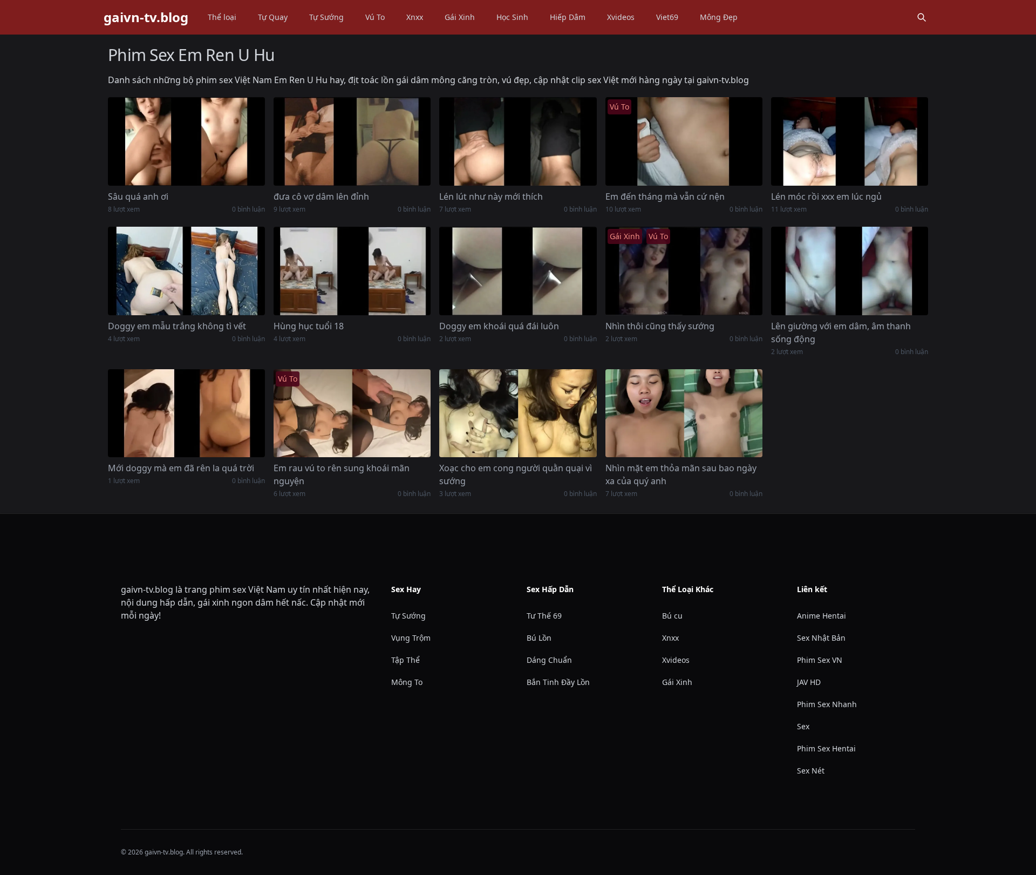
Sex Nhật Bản (821, 638)
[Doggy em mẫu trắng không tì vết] (186, 271)
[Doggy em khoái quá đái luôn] (517, 271)
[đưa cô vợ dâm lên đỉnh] (352, 141)
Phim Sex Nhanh (827, 704)
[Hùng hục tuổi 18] (352, 271)
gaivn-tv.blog (146, 17)
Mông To (406, 682)
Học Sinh (512, 17)
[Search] (921, 17)
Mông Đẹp (719, 17)
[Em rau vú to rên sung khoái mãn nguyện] (352, 413)
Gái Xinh (460, 17)
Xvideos (621, 17)
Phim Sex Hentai (826, 748)
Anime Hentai (821, 616)
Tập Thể (405, 660)
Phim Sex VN (819, 660)
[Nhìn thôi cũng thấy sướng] (683, 271)
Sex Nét (810, 770)
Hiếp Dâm (567, 17)
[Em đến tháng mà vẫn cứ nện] (683, 141)
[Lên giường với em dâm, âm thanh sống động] (849, 271)
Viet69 (667, 17)
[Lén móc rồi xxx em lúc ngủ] (849, 141)
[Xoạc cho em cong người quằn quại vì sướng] (517, 413)
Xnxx (414, 17)
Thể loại (222, 17)
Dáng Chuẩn (549, 660)
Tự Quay (273, 17)
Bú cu (672, 616)
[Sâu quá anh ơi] (186, 141)
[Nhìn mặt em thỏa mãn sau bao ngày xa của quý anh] (683, 413)
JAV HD (809, 682)
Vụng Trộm (411, 638)
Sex (803, 726)
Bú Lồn (539, 638)
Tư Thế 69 (544, 616)
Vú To (375, 17)
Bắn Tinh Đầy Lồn (558, 682)
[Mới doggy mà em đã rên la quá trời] (186, 413)
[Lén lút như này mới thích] (517, 141)
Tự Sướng (326, 17)
